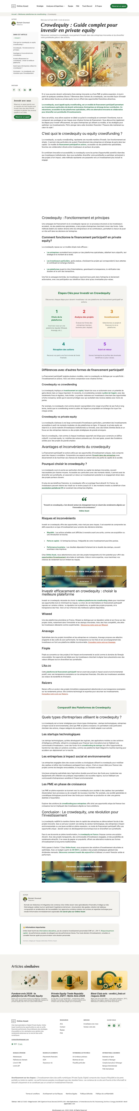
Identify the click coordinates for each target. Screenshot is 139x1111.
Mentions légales (71, 1094)
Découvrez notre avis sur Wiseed (94, 625)
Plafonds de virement (20, 1060)
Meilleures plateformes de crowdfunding (32, 14)
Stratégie (40, 6)
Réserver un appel (23, 117)
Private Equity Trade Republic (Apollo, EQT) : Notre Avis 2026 (68, 994)
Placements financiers (50, 1057)
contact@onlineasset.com (20, 1039)
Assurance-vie (47, 1063)
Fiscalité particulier (79, 1063)
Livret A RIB (17, 1063)
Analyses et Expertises (54, 6)
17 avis (20, 1044)
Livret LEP (16, 1066)
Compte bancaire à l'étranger (112, 1063)
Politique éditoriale (86, 1094)
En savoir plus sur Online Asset (72, 912)
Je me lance (84, 581)
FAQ (77, 6)
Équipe (70, 6)
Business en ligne (108, 1057)
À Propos (98, 6)
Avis (61, 1024)
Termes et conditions (33, 1094)
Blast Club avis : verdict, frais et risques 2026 (108, 994)
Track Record (87, 6)
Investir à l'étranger (108, 1060)
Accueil (14, 14)
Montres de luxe (78, 1060)
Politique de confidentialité (104, 1094)
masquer (17, 38)
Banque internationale (109, 1066)
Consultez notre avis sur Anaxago (101, 642)
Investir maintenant (84, 876)
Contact (62, 1027)
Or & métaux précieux (80, 1057)
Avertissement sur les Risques (53, 1094)
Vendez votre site (89, 1027)
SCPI (44, 1060)
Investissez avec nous (91, 1024)
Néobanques (17, 1057)
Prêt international (108, 1069)
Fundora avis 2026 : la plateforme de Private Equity (27, 994)
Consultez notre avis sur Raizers (55, 694)
